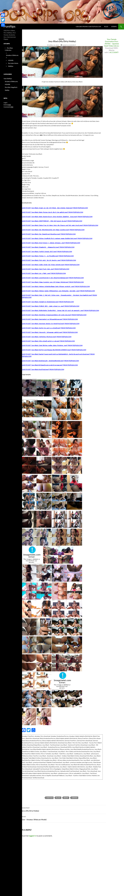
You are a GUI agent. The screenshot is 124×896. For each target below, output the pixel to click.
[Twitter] (2, 19)
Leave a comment (69, 45)
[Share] (2, 24)
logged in (32, 836)
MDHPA (61, 39)
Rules (106, 26)
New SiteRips (8, 78)
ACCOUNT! (114, 52)
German (74, 797)
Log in (5, 102)
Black (58, 797)
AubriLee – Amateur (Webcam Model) (32, 818)
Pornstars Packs (13, 63)
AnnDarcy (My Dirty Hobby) (28, 809)
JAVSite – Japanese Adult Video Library (111, 45)
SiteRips (114, 26)
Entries (7, 105)
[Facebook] (2, 15)
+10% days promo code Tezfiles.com (88, 26)
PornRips (9, 26)
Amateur (49, 797)
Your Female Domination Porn (111, 40)
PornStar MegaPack (11, 87)
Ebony (66, 797)
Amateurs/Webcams (11, 81)
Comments (8, 107)
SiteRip (7, 90)
